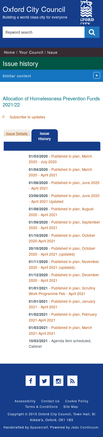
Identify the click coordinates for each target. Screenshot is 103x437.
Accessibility (25, 401)
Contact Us (50, 401)
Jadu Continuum (85, 427)
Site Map (70, 406)
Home (9, 52)
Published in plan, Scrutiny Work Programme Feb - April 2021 (62, 290)
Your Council (31, 52)
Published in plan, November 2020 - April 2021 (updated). (64, 264)
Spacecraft (39, 427)
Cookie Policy (76, 401)
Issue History (44, 136)
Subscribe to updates (27, 116)
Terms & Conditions (41, 406)
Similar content (17, 75)
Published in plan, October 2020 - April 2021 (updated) (62, 251)
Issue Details (16, 133)
